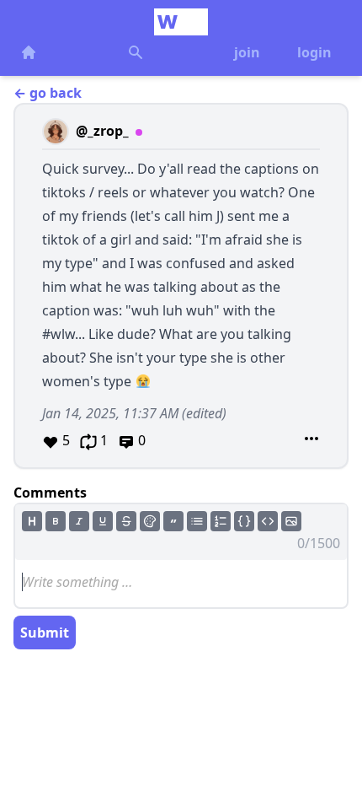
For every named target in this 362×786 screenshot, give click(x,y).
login (314, 52)
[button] (181, 286)
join (247, 52)
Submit (44, 632)
